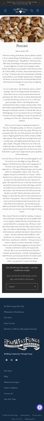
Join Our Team (10, 399)
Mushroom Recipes (11, 382)
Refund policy (25, 415)
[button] (5, 11)
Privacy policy (37, 415)
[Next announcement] (40, 3)
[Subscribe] (35, 286)
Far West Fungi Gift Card (14, 306)
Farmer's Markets (10, 388)
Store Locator (9, 323)
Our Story (8, 371)
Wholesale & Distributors (14, 312)
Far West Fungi (13, 415)
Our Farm (8, 317)
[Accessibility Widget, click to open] (39, 407)
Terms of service (16, 419)
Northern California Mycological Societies (20, 329)
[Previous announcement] (4, 3)
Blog (6, 376)
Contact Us (8, 393)
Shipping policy (30, 419)
